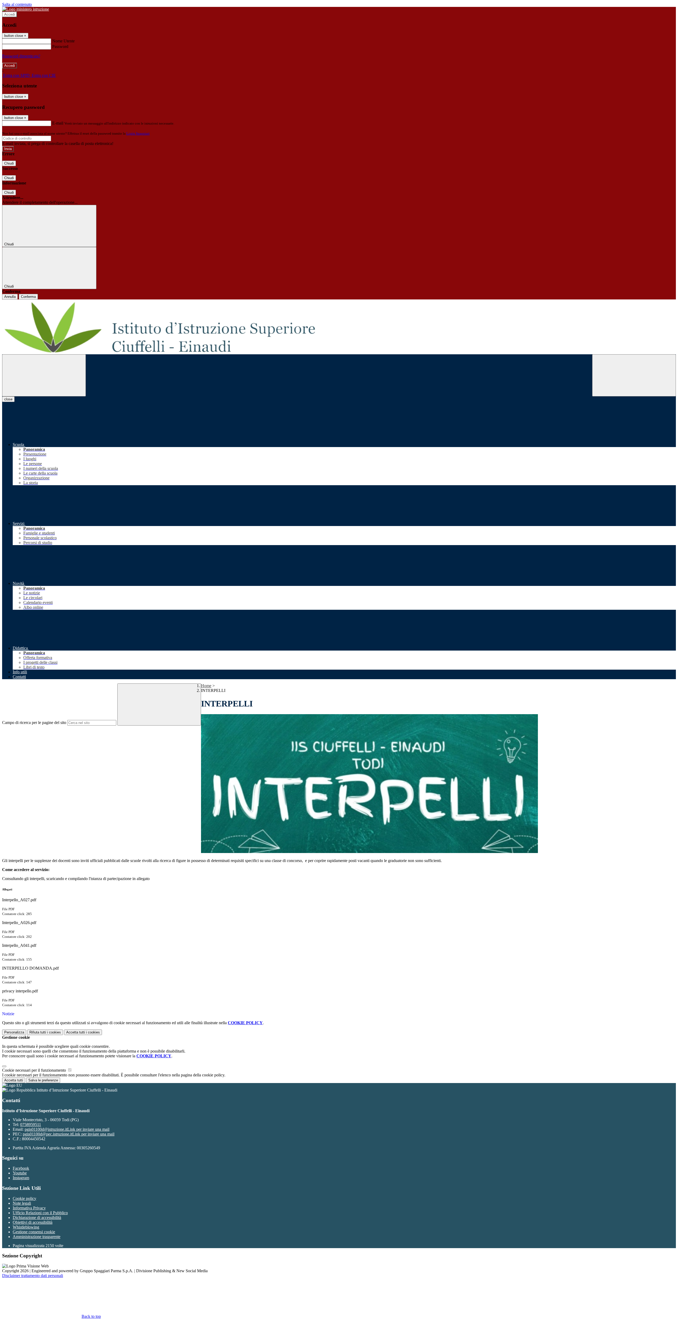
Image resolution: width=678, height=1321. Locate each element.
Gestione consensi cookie (34, 1232)
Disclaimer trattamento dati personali (32, 1275)
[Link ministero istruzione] (25, 9)
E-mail (57, 123)
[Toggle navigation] (44, 375)
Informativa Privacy (29, 1208)
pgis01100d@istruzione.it (67, 1129)
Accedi (9, 14)
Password (60, 46)
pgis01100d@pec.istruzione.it (68, 1134)
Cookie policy (24, 1198)
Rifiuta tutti (45, 1032)
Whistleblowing (26, 1227)
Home (206, 685)
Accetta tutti (83, 1032)
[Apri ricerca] (634, 375)
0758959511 (30, 1124)
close (8, 399)
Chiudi (9, 163)
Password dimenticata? (21, 56)
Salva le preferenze (43, 1080)
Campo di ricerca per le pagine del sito (34, 722)
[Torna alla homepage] (339, 326)
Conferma (28, 297)
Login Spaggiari (138, 133)
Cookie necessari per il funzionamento (34, 1070)
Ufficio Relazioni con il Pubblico (40, 1212)
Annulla (10, 297)
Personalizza (14, 1032)
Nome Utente (63, 41)
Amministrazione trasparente (36, 1236)
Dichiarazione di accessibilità (37, 1217)
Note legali (22, 1203)
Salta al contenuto (17, 4)
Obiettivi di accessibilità (32, 1222)
